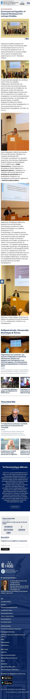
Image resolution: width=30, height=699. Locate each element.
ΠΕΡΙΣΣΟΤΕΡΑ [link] (15, 507)
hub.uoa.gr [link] (22, 674)
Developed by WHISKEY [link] (23, 692)
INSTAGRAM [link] (8, 530)
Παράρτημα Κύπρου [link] (9, 578)
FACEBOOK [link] (8, 527)
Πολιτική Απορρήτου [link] (11, 692)
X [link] (21, 527)
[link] (2, 282)
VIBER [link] (8, 533)
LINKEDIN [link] (21, 530)
